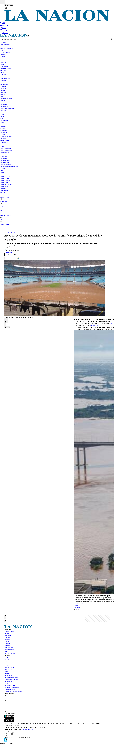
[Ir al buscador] (6, 8)
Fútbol (2, 115)
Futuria (2, 61)
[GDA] (9, 735)
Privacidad (33, 729)
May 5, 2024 (94, 325)
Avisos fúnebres (5, 161)
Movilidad (3, 71)
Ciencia (2, 97)
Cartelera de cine (5, 149)
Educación (3, 89)
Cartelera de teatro (6, 151)
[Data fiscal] (5, 741)
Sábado (2, 169)
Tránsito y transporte (6, 49)
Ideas (1, 171)
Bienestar (3, 95)
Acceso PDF (3, 157)
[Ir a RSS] (5, 712)
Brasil (76, 606)
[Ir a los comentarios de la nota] (7, 319)
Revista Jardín (4, 187)
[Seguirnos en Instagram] (5, 706)
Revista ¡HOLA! (4, 179)
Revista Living (4, 183)
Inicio (3, 23)
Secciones (5, 25)
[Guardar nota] (5, 319)
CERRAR (2, 1)
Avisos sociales (4, 163)
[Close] (5, 616)
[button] (57, 129)
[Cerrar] (28, 36)
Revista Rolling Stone (6, 185)
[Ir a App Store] (9, 721)
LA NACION (8, 233)
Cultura (2, 91)
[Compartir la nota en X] (7, 327)
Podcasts (3, 139)
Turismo (2, 129)
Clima (2, 51)
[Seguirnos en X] (5, 701)
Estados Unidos (5, 79)
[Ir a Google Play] (9, 717)
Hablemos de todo (6, 99)
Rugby (2, 117)
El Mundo (15, 233)
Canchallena (4, 121)
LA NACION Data (5, 53)
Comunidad (3, 93)
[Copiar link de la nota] (5, 324)
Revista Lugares (5, 181)
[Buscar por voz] (111, 39)
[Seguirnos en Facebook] (5, 696)
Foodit (4, 28)
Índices (2, 73)
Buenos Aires (4, 85)
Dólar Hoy (3, 63)
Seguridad (3, 87)
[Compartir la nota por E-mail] (9, 327)
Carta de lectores (5, 165)
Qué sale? (3, 147)
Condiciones (26, 729)
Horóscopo (3, 133)
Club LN (4, 30)
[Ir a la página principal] (57, 20)
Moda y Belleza (4, 141)
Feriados (2, 135)
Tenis (1, 119)
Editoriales (3, 105)
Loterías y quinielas (6, 137)
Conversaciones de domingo (9, 167)
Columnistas (4, 107)
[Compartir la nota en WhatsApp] (7, 322)
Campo (2, 65)
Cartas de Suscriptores (7, 109)
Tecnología (3, 131)
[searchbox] (56, 39)
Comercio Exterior (5, 69)
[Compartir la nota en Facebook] (5, 327)
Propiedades (4, 67)
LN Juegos (3, 127)
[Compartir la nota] (5, 322)
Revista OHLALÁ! (5, 177)
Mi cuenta (5, 33)
